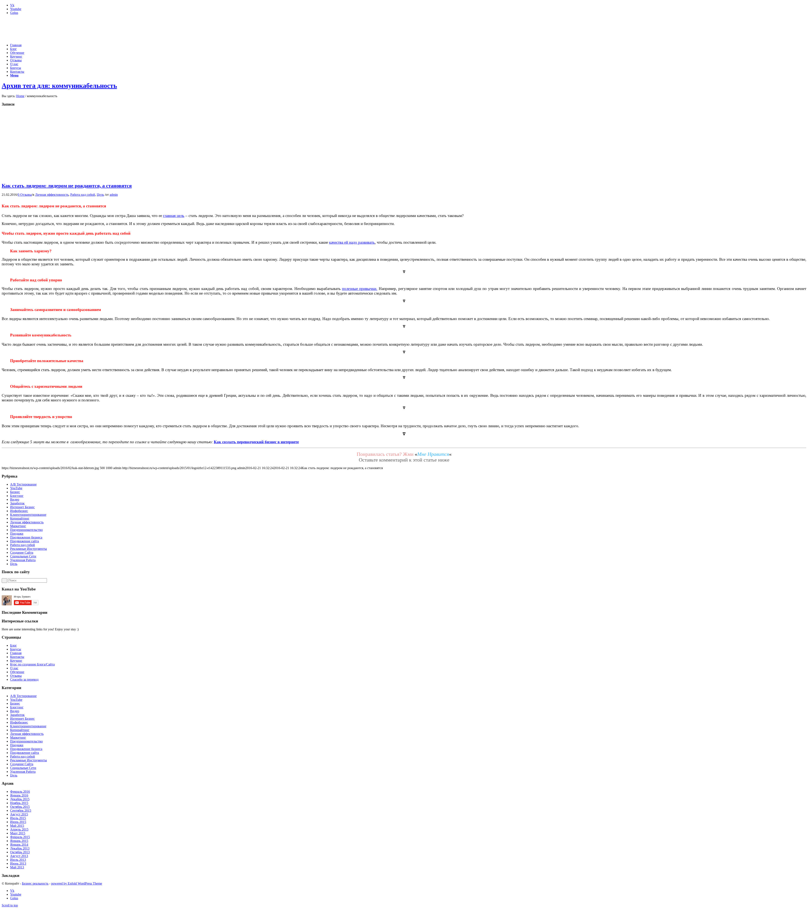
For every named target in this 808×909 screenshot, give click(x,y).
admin (114, 194)
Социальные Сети (23, 556)
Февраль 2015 (20, 837)
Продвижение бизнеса (26, 537)
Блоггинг (17, 496)
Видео (14, 499)
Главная (15, 653)
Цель (100, 194)
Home (20, 96)
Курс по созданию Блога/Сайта (32, 664)
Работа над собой (82, 194)
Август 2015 (19, 814)
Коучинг (16, 660)
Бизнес (15, 492)
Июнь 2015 (18, 822)
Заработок (17, 503)
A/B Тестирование (23, 484)
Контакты (17, 657)
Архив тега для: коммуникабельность (59, 85)
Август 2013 (19, 856)
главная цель (173, 215)
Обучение (17, 672)
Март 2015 (17, 833)
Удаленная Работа (23, 560)
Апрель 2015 (19, 829)
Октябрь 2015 (20, 806)
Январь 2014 (19, 844)
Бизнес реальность (35, 883)
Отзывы (16, 675)
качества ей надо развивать (352, 242)
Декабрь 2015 (19, 799)
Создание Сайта (21, 552)
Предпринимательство (26, 530)
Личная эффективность (52, 194)
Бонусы (15, 649)
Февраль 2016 (20, 791)
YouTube (16, 488)
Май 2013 (17, 867)
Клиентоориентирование (28, 514)
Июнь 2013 (18, 863)
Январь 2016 (19, 795)
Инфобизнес (19, 511)
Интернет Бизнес (22, 507)
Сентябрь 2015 (20, 810)
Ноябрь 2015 (19, 803)
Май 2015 (17, 825)
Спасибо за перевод (24, 679)
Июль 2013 (18, 859)
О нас (14, 668)
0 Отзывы (25, 194)
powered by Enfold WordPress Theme (76, 883)
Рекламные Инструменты (28, 548)
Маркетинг (18, 526)
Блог (13, 645)
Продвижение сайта (24, 541)
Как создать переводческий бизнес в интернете (256, 442)
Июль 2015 (18, 818)
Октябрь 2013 (20, 852)
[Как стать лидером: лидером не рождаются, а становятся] (90, 177)
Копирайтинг (19, 518)
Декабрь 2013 (19, 848)
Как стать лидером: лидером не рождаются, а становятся (67, 185)
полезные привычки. (359, 288)
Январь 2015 (19, 841)
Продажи (16, 533)
